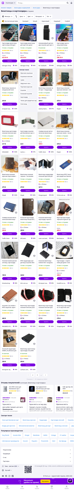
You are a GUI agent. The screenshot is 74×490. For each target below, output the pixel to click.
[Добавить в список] (16, 38)
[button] (9, 60)
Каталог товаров (6, 8)
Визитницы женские (61, 426)
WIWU (72, 441)
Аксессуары (36, 8)
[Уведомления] (71, 2)
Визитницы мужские (29, 420)
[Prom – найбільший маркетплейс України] (3, 3)
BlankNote (36, 435)
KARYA (45, 435)
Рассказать (45, 481)
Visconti (25, 441)
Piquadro (34, 441)
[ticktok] (13, 476)
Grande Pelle (17, 435)
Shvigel (27, 435)
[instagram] (9, 476)
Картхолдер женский (57, 420)
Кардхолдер (43, 420)
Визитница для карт (44, 426)
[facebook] (6, 476)
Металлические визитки (26, 426)
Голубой (67, 21)
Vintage (53, 435)
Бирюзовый (45, 21)
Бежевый (25, 21)
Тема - (9, 466)
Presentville (44, 441)
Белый (35, 21)
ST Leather (63, 435)
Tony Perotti (5, 435)
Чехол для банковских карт (10, 420)
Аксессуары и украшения (22, 8)
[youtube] (3, 476)
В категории (9, 3)
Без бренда (62, 441)
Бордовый (57, 21)
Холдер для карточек (8, 426)
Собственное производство (10, 441)
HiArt (53, 441)
